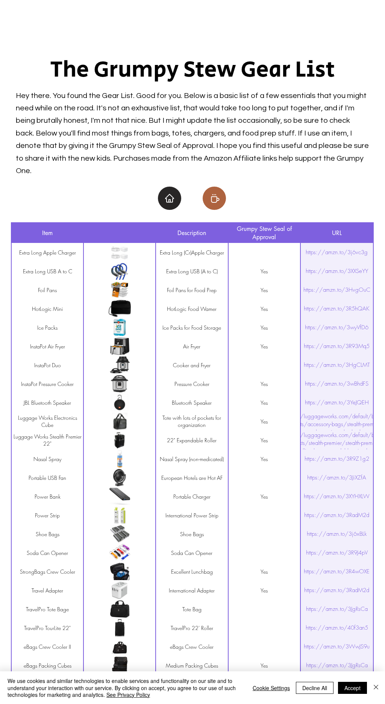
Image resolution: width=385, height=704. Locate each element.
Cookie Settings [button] (271, 688)
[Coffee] (214, 198)
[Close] (375, 687)
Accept (352, 688)
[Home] (169, 198)
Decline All (314, 688)
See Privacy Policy (128, 694)
